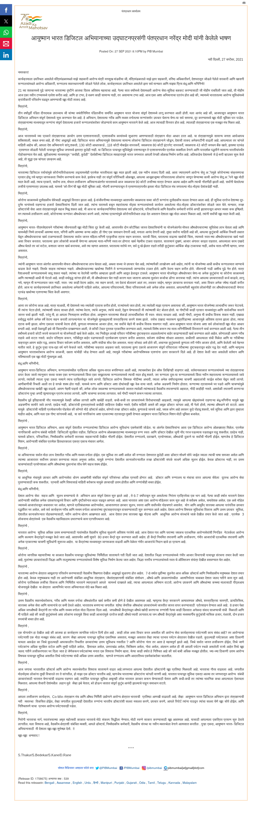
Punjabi (119, 783)
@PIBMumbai (108, 767)
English (78, 783)
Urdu (88, 783)
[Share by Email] (6, 43)
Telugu (162, 783)
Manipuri (107, 783)
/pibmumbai (154, 767)
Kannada (174, 783)
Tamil (152, 783)
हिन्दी (96, 783)
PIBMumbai (131, 767)
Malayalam (190, 783)
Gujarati (132, 783)
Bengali (50, 783)
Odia (142, 783)
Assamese (64, 783)
